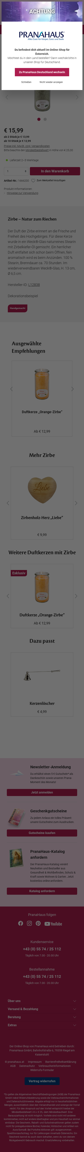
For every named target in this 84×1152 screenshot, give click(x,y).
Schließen (26, 82)
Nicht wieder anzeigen (51, 82)
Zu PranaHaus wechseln (42, 72)
